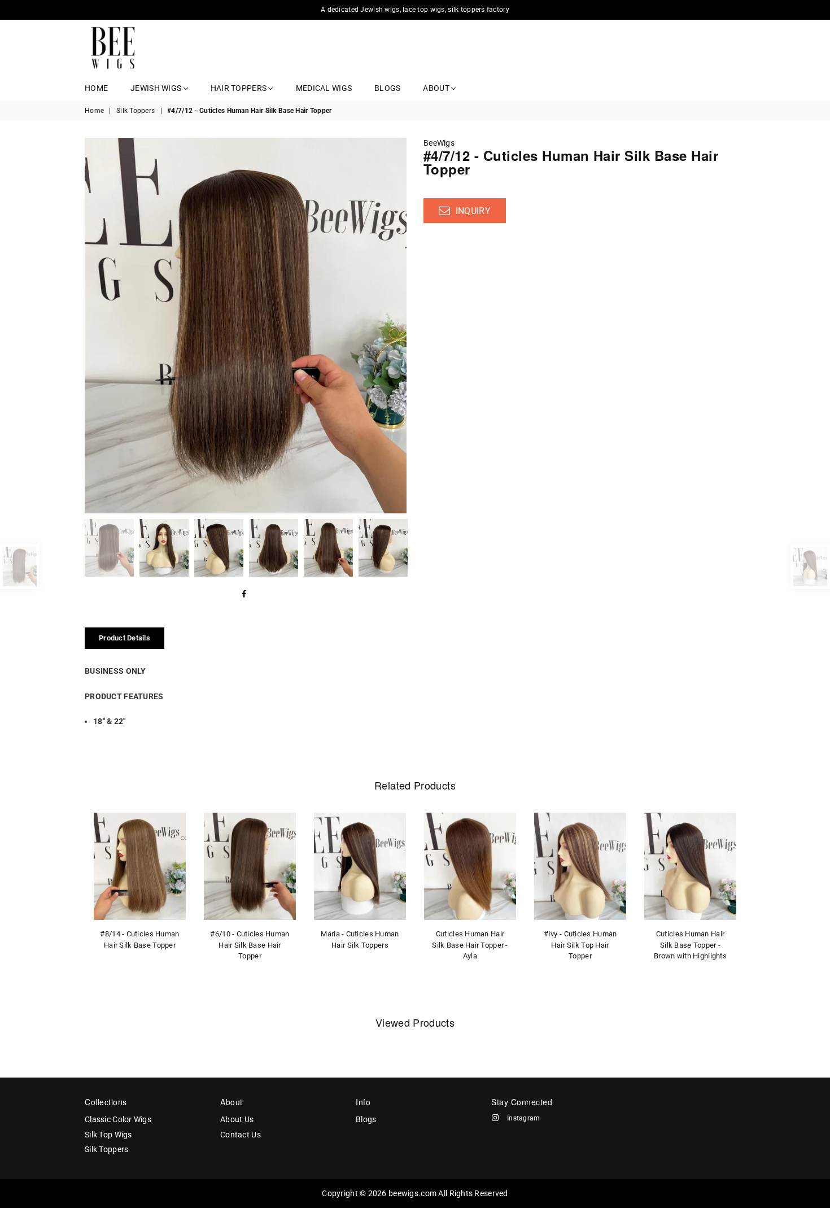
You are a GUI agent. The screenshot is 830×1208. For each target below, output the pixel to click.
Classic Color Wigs (118, 1119)
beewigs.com (412, 1193)
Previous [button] (94, 325)
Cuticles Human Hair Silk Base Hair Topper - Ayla (470, 945)
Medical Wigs (324, 88)
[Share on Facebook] (244, 595)
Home (96, 88)
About (437, 88)
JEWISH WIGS (156, 88)
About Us (237, 1119)
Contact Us (240, 1134)
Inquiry (472, 211)
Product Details (124, 638)
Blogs (387, 88)
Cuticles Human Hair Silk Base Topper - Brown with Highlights (690, 945)
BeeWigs (439, 142)
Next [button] (397, 325)
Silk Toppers (135, 111)
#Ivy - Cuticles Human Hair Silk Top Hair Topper (580, 945)
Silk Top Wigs (108, 1134)
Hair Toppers (240, 88)
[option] (246, 326)
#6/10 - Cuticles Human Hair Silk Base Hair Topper (249, 945)
